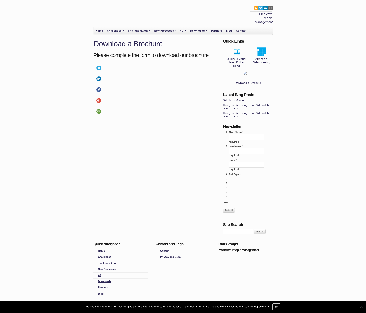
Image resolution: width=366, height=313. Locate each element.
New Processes (165, 30)
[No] (361, 307)
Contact (241, 30)
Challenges (115, 30)
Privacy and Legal (170, 257)
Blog (229, 30)
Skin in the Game (233, 100)
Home (99, 30)
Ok (276, 306)
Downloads (198, 30)
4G (183, 30)
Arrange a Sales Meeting (261, 60)
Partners (216, 30)
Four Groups (98, 14)
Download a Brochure (248, 82)
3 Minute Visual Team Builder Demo (236, 62)
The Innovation (139, 30)
